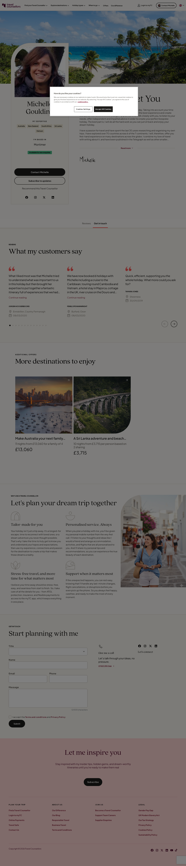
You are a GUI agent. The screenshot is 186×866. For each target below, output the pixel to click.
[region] (94, 101)
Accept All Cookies (103, 109)
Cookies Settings (83, 109)
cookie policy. (83, 102)
